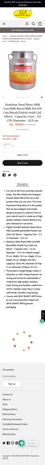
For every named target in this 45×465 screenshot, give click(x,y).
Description (22, 184)
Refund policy (9, 434)
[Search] (33, 23)
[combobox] (8, 145)
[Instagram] (12, 443)
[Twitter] (4, 443)
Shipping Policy (9, 409)
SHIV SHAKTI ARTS (23, 456)
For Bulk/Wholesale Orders (15, 424)
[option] (22, 30)
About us (6, 399)
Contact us (7, 394)
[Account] (27, 23)
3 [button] (22, 97)
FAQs (5, 404)
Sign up (11, 383)
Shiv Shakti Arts (23, 129)
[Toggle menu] (4, 23)
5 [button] (28, 97)
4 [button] (25, 97)
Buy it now (23, 163)
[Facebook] (8, 443)
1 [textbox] (4, 146)
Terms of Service (10, 429)
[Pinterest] (16, 443)
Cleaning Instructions (12, 419)
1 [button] (16, 97)
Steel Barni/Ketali (13, 136)
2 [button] (19, 97)
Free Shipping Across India (23, 30)
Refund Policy (9, 414)
